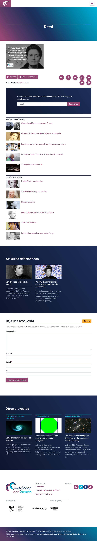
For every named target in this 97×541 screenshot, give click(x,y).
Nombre (9, 353)
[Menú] (92, 3)
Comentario (11, 331)
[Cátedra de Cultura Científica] (16, 509)
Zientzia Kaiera (42, 416)
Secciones (39, 487)
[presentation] (48, 126)
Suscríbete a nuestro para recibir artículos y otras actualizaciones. (45, 98)
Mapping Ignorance (73, 416)
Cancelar (87, 321)
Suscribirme (73, 104)
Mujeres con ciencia (43, 494)
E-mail (9, 362)
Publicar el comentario (17, 380)
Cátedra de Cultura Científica (47, 490)
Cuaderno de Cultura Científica (15, 417)
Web (7, 371)
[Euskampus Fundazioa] (40, 509)
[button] (61, 77)
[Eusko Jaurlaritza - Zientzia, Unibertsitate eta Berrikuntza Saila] (54, 509)
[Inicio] (5, 3)
